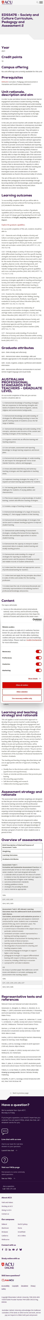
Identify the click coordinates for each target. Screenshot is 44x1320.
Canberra (5, 1236)
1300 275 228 (11, 1189)
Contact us (5, 1214)
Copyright (15, 1286)
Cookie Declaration (34, 640)
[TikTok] (17, 1250)
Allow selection (22, 692)
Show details (33, 679)
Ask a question (8, 1186)
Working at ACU (7, 1206)
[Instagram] (6, 1250)
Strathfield (21, 1232)
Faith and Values (7, 1202)
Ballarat (4, 1224)
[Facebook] (2, 1250)
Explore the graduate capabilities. (13, 225)
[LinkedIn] (10, 1250)
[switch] (39, 657)
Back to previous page (21, 1093)
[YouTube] (13, 1250)
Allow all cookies (22, 685)
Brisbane (5, 1232)
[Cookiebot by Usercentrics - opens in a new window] (33, 620)
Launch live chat (8, 1150)
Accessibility (5, 1286)
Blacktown (5, 1228)
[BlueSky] (21, 1250)
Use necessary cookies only (22, 698)
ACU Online (22, 1236)
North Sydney (23, 1224)
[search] (37, 2)
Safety (4, 1289)
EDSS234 (5, 82)
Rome (20, 1228)
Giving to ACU (6, 1210)
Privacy (33, 1286)
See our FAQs (7, 1178)
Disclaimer (24, 1286)
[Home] (10, 4)
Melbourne (5, 1239)
